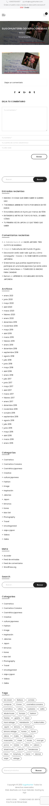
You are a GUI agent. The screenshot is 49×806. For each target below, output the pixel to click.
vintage (16, 758)
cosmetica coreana (35, 704)
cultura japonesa (11, 477)
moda (29, 740)
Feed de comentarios (13, 563)
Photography (9, 517)
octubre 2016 (9, 413)
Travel (6, 521)
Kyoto (33, 731)
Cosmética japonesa (13, 468)
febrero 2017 (9, 397)
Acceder (7, 555)
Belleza (20, 700)
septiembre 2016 (11, 416)
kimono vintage (10, 731)
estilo (42, 709)
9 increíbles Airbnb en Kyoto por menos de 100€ (25, 212)
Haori (27, 718)
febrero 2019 (9, 341)
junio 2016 (8, 428)
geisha (17, 718)
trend (28, 754)
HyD (24, 792)
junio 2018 (8, 363)
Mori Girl (7, 512)
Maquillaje (28, 736)
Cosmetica (9, 459)
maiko (16, 736)
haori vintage (9, 722)
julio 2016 (7, 424)
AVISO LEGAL (11, 799)
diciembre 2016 (10, 405)
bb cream (8, 700)
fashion (33, 713)
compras (7, 704)
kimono (17, 727)
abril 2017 (8, 390)
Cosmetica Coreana (13, 464)
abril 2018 (8, 371)
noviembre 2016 (11, 409)
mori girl (40, 740)
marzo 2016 (9, 439)
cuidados (31, 709)
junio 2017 (8, 382)
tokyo (6, 754)
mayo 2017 (8, 386)
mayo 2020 (9, 303)
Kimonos (7, 504)
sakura (36, 745)
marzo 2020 (9, 310)
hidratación (24, 722)
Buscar (39, 770)
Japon (6, 499)
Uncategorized (10, 526)
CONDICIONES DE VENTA (29, 799)
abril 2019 (8, 333)
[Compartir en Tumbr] (34, 90)
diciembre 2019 (10, 322)
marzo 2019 (9, 337)
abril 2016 (8, 435)
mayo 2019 (8, 329)
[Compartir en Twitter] (19, 90)
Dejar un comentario (14, 82)
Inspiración (8, 490)
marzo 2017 (9, 394)
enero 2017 (8, 401)
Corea (19, 704)
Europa (22, 713)
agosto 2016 (9, 420)
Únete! (26, 7)
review (16, 745)
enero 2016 (8, 443)
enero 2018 (8, 375)
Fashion (7, 481)
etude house (9, 713)
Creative (7, 473)
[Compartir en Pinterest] (30, 90)
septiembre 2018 (11, 352)
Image (6, 486)
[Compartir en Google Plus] (24, 90)
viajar (6, 758)
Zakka (6, 539)
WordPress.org (10, 567)
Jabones (7, 495)
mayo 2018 (8, 367)
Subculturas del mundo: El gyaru (26, 249)
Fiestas (7, 718)
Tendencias (33, 749)
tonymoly (17, 754)
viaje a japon (9, 530)
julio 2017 (7, 379)
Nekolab (30, 790)
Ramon (7, 276)
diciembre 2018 (10, 348)
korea (23, 731)
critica (20, 709)
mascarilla (8, 740)
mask (19, 740)
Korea (6, 508)
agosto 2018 (9, 356)
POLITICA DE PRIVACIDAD (16, 802)
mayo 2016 (8, 431)
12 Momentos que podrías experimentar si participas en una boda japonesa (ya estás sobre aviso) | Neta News (25, 266)
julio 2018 (7, 360)
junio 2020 (8, 299)
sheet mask (8, 749)
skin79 (20, 749)
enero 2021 (8, 295)
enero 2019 (8, 345)
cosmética (8, 709)
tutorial (38, 754)
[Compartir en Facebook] (14, 90)
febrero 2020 (9, 314)
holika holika (39, 722)
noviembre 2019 (11, 326)
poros (6, 745)
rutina (26, 745)
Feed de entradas (11, 559)
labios (6, 736)
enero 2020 (9, 318)
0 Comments (24, 37)
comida (31, 700)
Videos (7, 534)
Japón (6, 727)
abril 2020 (8, 307)
